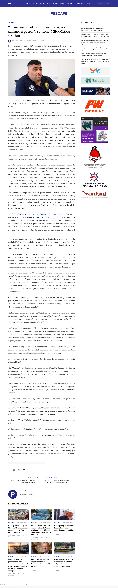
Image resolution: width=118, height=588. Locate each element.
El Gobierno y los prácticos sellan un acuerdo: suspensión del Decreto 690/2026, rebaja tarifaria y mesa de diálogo (18, 565)
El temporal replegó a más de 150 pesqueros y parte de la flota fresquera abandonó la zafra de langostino (95, 61)
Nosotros (80, 3)
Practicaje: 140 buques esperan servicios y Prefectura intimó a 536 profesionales (40, 562)
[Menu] (9, 3)
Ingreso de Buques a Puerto (41, 3)
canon (11, 463)
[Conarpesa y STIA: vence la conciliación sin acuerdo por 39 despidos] (64, 514)
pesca (35, 463)
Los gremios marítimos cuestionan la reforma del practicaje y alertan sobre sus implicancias (63, 562)
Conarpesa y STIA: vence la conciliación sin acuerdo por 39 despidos (64, 528)
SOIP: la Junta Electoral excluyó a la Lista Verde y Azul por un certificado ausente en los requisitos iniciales (41, 530)
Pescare (35, 569)
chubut (17, 463)
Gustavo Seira (19, 41)
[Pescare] (59, 13)
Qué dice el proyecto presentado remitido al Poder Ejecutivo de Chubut (39, 214)
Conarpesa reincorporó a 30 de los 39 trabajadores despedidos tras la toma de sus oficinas (18, 529)
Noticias (27, 3)
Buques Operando (58, 3)
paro (30, 463)
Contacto (89, 3)
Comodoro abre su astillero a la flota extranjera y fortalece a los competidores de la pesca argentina (95, 42)
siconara (41, 463)
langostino (24, 463)
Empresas (70, 3)
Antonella (12, 535)
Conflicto (11, 23)
